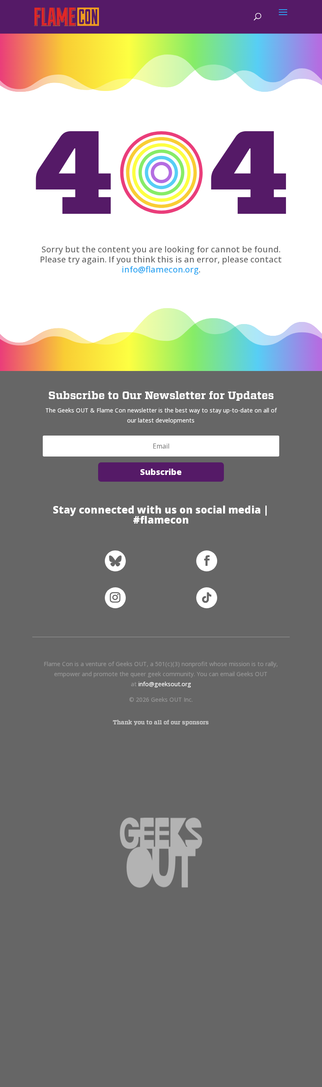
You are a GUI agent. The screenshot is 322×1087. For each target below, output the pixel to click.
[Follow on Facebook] (206, 560)
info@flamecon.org (160, 269)
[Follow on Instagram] (115, 597)
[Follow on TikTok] (206, 597)
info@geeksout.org (164, 684)
